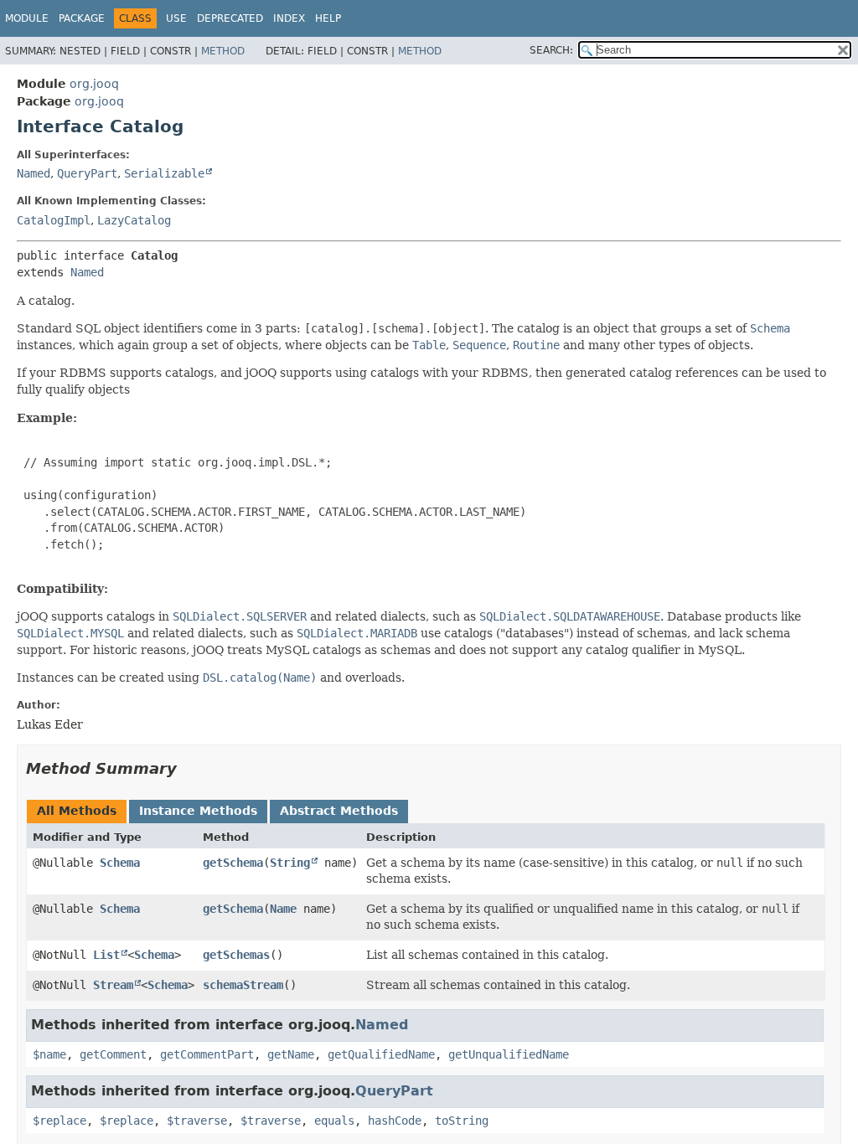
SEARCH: (551, 50)
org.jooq (94, 83)
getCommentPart (207, 1054)
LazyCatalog (134, 220)
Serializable (164, 173)
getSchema (233, 862)
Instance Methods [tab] (198, 810)
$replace (59, 1120)
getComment (113, 1054)
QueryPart (87, 173)
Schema (120, 862)
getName (290, 1054)
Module (27, 18)
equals (334, 1120)
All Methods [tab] (76, 810)
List (106, 954)
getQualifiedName (381, 1054)
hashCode (394, 1120)
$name (49, 1054)
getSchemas (236, 954)
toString (461, 1120)
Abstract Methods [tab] (339, 810)
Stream (113, 985)
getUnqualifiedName (508, 1054)
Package (82, 18)
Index (289, 18)
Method (223, 51)
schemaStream (243, 985)
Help (328, 18)
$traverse (197, 1120)
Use (176, 18)
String (290, 862)
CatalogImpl (53, 220)
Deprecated (230, 18)
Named (33, 173)
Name (283, 908)
